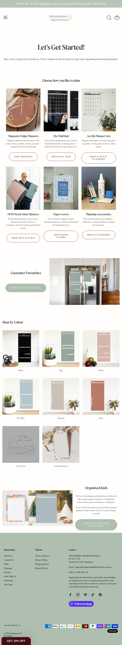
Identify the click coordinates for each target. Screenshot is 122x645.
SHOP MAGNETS (23, 156)
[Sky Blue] (20, 396)
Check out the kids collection (96, 524)
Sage (61, 370)
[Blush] (101, 348)
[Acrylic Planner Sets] (98, 109)
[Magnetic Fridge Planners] (23, 109)
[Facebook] (70, 594)
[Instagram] (77, 594)
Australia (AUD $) (10, 625)
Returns (7, 572)
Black (20, 370)
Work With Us (10, 576)
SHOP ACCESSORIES (98, 235)
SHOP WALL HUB (61, 156)
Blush (101, 370)
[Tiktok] (92, 594)
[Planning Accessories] (98, 188)
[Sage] (60, 348)
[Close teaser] (30, 637)
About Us (8, 556)
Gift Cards (8, 584)
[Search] (108, 17)
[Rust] (101, 396)
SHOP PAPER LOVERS (61, 236)
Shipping (8, 568)
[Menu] (5, 17)
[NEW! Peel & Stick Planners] (23, 188)
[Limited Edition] (60, 444)
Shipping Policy (42, 564)
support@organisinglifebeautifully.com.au (93, 567)
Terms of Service (42, 556)
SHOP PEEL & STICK (23, 238)
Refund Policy (41, 568)
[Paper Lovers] (61, 188)
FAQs (6, 564)
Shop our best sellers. (25, 288)
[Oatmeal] (60, 396)
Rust (101, 418)
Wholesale (8, 580)
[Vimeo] (85, 594)
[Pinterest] (100, 594)
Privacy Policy (41, 560)
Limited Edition (61, 466)
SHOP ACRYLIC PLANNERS (98, 157)
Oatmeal (60, 418)
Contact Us (9, 560)
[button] (16, 641)
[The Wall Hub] (61, 109)
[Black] (20, 348)
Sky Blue (21, 418)
